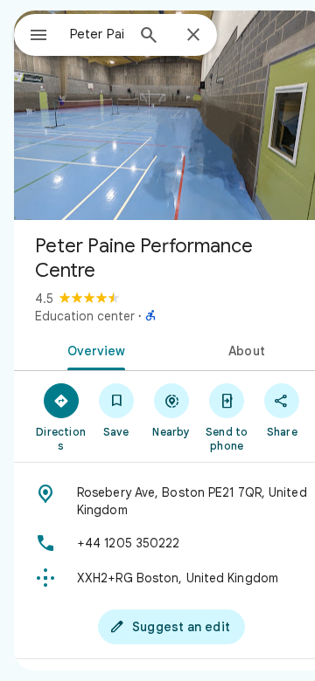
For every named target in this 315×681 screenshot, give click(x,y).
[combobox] (97, 34)
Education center (85, 316)
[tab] (93, 349)
